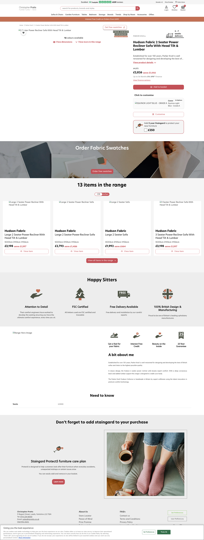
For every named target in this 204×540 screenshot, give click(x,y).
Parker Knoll (29, 25)
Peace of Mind (85, 519)
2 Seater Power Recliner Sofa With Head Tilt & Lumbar (52, 25)
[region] (102, 532)
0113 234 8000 (26, 517)
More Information (24, 538)
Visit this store (23, 522)
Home (21, 25)
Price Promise (85, 522)
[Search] (138, 8)
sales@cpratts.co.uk (31, 519)
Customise (160, 114)
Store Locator (85, 516)
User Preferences (177, 519)
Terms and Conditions (130, 519)
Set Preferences (177, 513)
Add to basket (160, 87)
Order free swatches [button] (102, 171)
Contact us (125, 516)
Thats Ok (164, 532)
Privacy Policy (126, 522)
